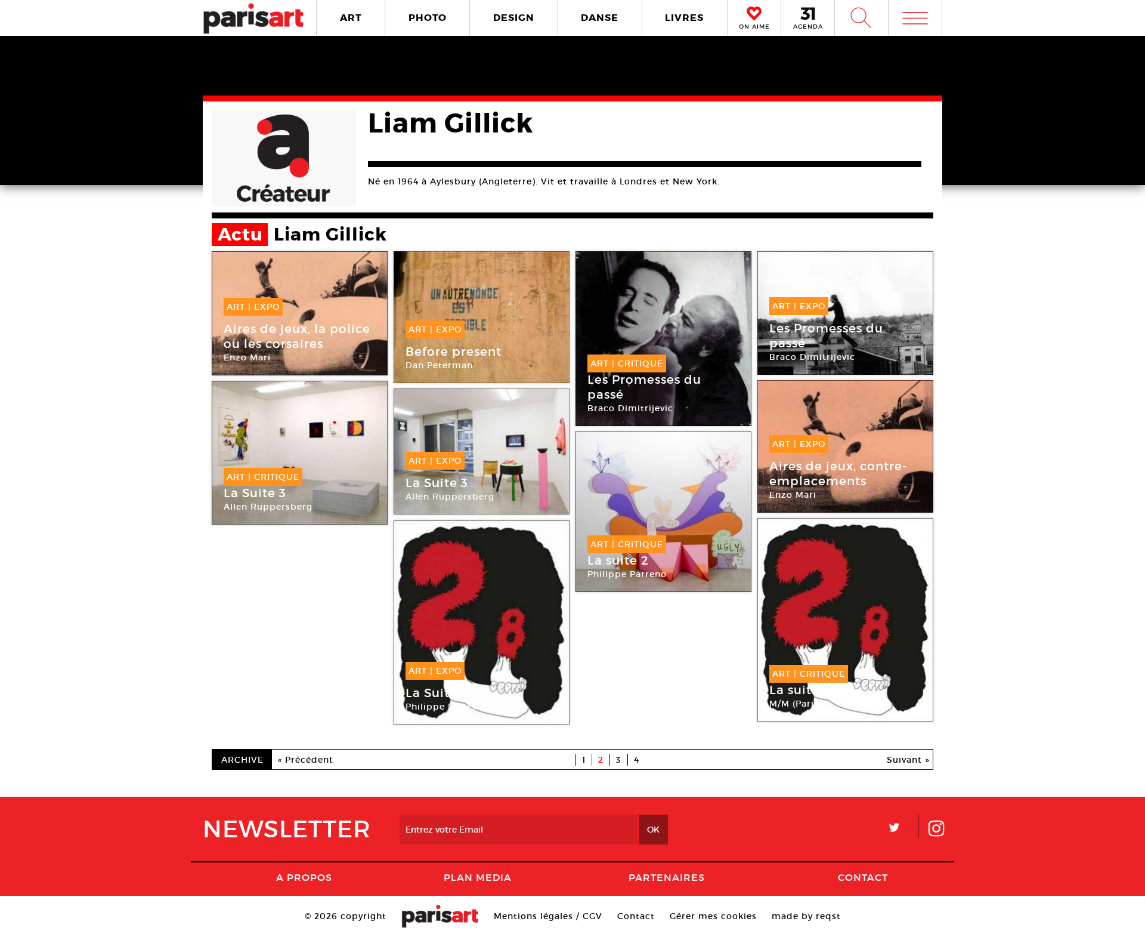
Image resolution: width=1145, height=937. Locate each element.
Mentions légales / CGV (548, 916)
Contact (863, 877)
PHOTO (428, 17)
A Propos (304, 877)
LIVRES (684, 17)
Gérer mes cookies (713, 916)
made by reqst (806, 916)
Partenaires (667, 877)
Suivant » (908, 759)
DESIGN (513, 17)
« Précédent (305, 759)
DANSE (599, 17)
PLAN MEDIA (478, 877)
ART (351, 17)
